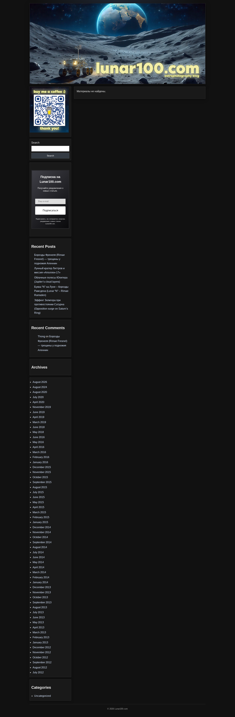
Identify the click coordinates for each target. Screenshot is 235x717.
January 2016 (40, 462)
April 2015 (38, 507)
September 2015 (42, 482)
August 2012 (40, 667)
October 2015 (40, 477)
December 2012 (42, 647)
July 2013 (38, 612)
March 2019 (39, 422)
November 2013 (42, 592)
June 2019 (39, 412)
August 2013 (40, 607)
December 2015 (42, 467)
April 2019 (38, 417)
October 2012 (40, 657)
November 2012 (42, 652)
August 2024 (40, 387)
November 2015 (42, 472)
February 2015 (41, 517)
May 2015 (38, 502)
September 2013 (42, 602)
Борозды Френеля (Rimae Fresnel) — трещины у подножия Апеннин (49, 259)
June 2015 (39, 497)
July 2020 (38, 397)
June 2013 (39, 617)
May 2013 (38, 622)
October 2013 (40, 597)
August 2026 (40, 382)
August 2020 (40, 392)
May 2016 (38, 442)
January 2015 (40, 522)
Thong (41, 336)
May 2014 (38, 562)
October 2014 (40, 537)
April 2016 (38, 447)
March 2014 (39, 572)
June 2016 (39, 437)
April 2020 (38, 402)
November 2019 (42, 407)
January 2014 (40, 582)
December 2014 (42, 527)
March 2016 (39, 452)
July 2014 (38, 552)
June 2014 (39, 557)
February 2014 (41, 577)
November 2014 (42, 532)
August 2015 (40, 487)
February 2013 (41, 637)
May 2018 (38, 432)
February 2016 (41, 457)
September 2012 (42, 662)
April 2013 (38, 627)
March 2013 (39, 632)
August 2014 (40, 547)
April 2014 (38, 567)
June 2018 (39, 427)
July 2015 (38, 492)
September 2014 (42, 542)
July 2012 (38, 672)
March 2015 (39, 512)
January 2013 (40, 642)
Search (35, 142)
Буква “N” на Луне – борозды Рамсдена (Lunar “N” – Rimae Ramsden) (51, 291)
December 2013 (42, 587)
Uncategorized (42, 696)
